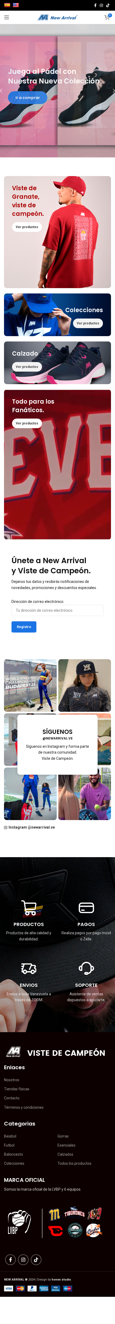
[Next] (109, 90)
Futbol (9, 1145)
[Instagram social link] (101, 5)
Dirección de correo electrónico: (37, 601)
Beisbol (10, 1136)
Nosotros (11, 1080)
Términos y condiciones (24, 1107)
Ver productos (30, 96)
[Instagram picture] (30, 685)
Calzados (65, 1154)
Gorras (63, 1136)
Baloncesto (13, 1154)
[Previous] (5, 90)
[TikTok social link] (108, 5)
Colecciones (14, 1163)
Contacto (12, 1098)
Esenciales (66, 1145)
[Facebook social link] (95, 5)
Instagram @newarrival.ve (32, 827)
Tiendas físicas (16, 1089)
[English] (16, 5)
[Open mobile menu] (6, 17)
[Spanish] (8, 5)
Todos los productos (74, 1163)
